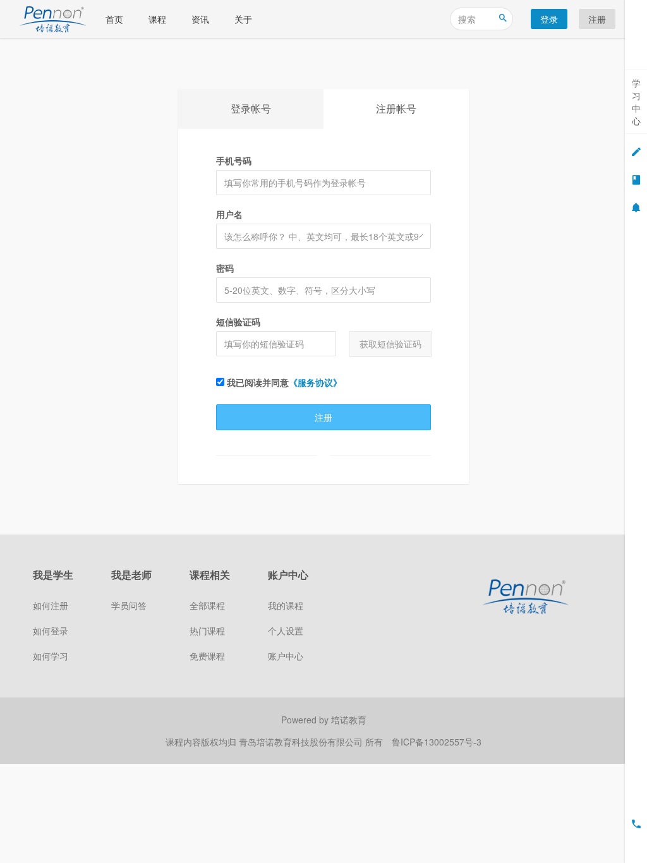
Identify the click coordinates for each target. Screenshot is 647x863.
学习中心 (636, 101)
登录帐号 (251, 108)
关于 (243, 19)
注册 (597, 19)
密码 (225, 268)
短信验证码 (238, 321)
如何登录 (50, 630)
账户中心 (285, 655)
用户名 (229, 214)
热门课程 (207, 630)
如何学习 (50, 655)
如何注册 (50, 605)
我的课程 (285, 605)
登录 (549, 19)
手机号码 (233, 160)
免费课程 (207, 655)
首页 (114, 19)
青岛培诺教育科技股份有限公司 (302, 741)
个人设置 (285, 630)
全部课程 (207, 605)
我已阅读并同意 (283, 382)
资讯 (200, 19)
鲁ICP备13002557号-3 (436, 741)
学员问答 (129, 605)
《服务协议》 (315, 382)
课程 (157, 19)
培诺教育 (348, 719)
